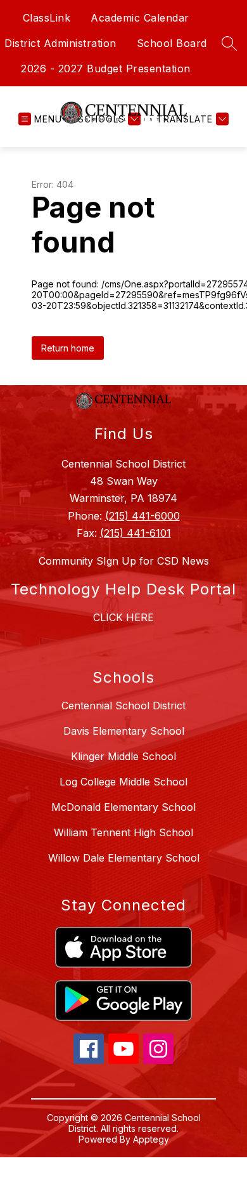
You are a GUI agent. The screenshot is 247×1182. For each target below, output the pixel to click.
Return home (67, 348)
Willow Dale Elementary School (124, 857)
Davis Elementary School (123, 731)
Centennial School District (123, 705)
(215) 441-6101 (135, 533)
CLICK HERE (123, 617)
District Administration (60, 43)
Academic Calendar (140, 17)
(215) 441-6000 (142, 515)
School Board (172, 43)
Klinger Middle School (123, 756)
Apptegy (151, 1139)
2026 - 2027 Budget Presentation (106, 68)
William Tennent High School (123, 832)
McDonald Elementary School (123, 807)
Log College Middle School (123, 781)
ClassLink (47, 17)
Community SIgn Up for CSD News (124, 561)
